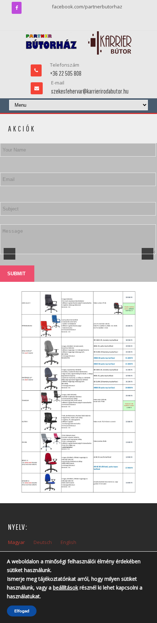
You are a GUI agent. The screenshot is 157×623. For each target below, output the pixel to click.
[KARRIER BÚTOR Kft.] (78, 43)
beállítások (65, 587)
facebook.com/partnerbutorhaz (87, 6)
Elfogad (21, 611)
